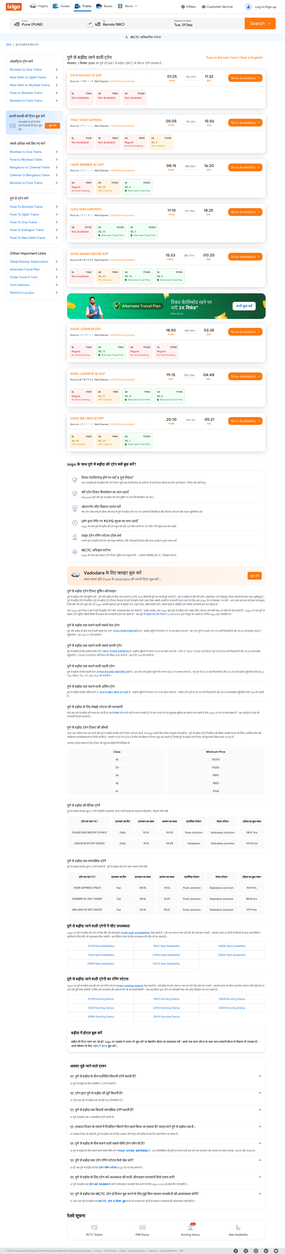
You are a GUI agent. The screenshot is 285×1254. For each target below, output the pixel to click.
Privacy (98, 1251)
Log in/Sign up (265, 7)
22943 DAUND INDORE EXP (113, 671)
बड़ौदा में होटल (100, 1046)
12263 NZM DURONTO (126, 630)
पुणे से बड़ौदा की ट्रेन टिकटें (153, 614)
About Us (153, 1251)
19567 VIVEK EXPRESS (115, 651)
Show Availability (243, 78)
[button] (259, 7)
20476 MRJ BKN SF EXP (113, 692)
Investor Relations (168, 1251)
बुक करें (254, 576)
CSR (181, 1251)
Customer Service (137, 1251)
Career (122, 1251)
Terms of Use (110, 1251)
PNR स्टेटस (120, 712)
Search (257, 23)
